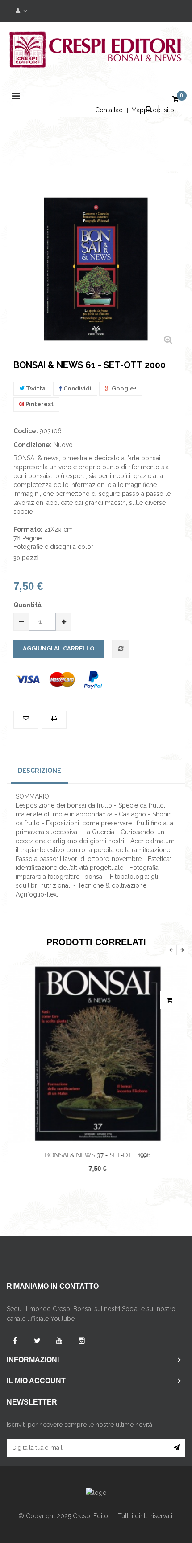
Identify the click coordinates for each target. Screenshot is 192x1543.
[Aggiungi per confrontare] (120, 649)
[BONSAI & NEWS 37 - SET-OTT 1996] (96, 1054)
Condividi (77, 388)
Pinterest (39, 404)
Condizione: (32, 444)
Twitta (35, 388)
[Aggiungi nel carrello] (167, 1000)
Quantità (27, 605)
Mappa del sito (152, 110)
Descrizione (39, 770)
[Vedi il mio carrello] (175, 99)
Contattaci (109, 110)
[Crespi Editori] (96, 54)
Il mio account (36, 1381)
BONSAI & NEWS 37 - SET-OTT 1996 (96, 1155)
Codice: (25, 430)
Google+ (123, 388)
